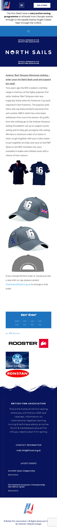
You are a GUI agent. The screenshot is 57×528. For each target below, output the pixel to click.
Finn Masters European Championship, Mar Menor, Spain (26, 485)
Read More (13, 474)
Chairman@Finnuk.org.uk (18, 284)
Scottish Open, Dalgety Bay (21, 470)
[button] (21, 5)
